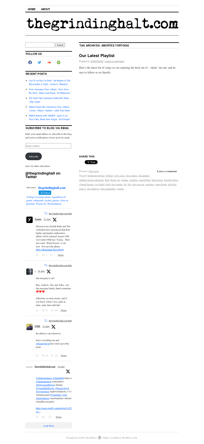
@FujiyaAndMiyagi (45, 384)
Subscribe (33, 156)
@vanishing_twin (58, 394)
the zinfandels (108, 188)
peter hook (161, 184)
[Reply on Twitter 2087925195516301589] (38, 255)
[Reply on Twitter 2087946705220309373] (38, 355)
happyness (157, 180)
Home (32, 9)
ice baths (100, 184)
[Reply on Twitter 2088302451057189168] (38, 310)
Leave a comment (114, 61)
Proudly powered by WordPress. (81, 437)
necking (149, 184)
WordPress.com (129, 437)
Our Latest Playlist (97, 55)
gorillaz (133, 180)
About (45, 9)
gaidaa (124, 180)
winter (120, 188)
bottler (109, 175)
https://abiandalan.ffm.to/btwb (50, 249)
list (129, 184)
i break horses (86, 184)
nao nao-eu (138, 184)
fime (107, 180)
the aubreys (93, 188)
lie (125, 184)
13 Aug (47, 219)
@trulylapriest (42, 398)
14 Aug (41, 270)
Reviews (94, 171)
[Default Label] (58, 62)
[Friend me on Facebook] (30, 62)
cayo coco (119, 175)
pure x (82, 188)
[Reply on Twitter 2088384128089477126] (38, 417)
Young (38, 219)
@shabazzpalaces (44, 378)
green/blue (144, 180)
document (144, 175)
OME (37, 326)
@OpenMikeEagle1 (45, 388)
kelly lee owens (114, 184)
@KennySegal (43, 343)
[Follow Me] (39, 62)
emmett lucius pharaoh (91, 180)
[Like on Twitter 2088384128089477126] (51, 417)
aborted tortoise (96, 175)
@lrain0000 (58, 378)
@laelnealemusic (44, 381)
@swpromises (42, 391)
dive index (131, 175)
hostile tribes (171, 180)
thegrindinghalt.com (45, 366)
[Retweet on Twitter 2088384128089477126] (44, 417)
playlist (172, 184)
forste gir (115, 180)
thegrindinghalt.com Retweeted (63, 213)
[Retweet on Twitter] (45, 213)
